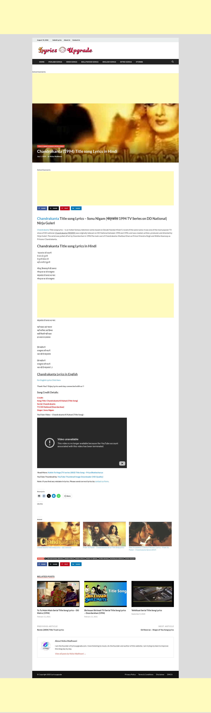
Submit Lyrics (57, 40)
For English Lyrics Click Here (49, 380)
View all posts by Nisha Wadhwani (70, 653)
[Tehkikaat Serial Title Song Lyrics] (153, 595)
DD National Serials (55, 558)
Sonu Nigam (130, 558)
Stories (139, 62)
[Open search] (172, 62)
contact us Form (102, 481)
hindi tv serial (91, 558)
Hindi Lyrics (69, 558)
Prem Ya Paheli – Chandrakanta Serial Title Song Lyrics (103, 547)
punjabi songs (55, 62)
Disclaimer (160, 674)
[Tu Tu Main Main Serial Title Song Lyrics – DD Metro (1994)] (58, 595)
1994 (39, 146)
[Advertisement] (73, 17)
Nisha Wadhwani (56, 156)
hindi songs (71, 62)
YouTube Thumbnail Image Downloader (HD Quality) (80, 477)
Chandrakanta (48, 218)
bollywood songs (89, 62)
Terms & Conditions (145, 674)
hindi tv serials (49, 146)
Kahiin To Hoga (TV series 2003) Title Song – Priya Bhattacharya (75, 472)
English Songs (109, 62)
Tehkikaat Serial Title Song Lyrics (147, 610)
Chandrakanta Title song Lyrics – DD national (54, 547)
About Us (67, 40)
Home (41, 62)
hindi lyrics (79, 558)
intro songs (126, 62)
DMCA (170, 674)
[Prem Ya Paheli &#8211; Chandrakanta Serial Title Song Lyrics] (105, 534)
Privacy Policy (130, 674)
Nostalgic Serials (117, 558)
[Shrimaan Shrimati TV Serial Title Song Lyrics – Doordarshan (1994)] (105, 595)
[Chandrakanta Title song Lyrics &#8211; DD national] (59, 534)
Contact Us (76, 40)
